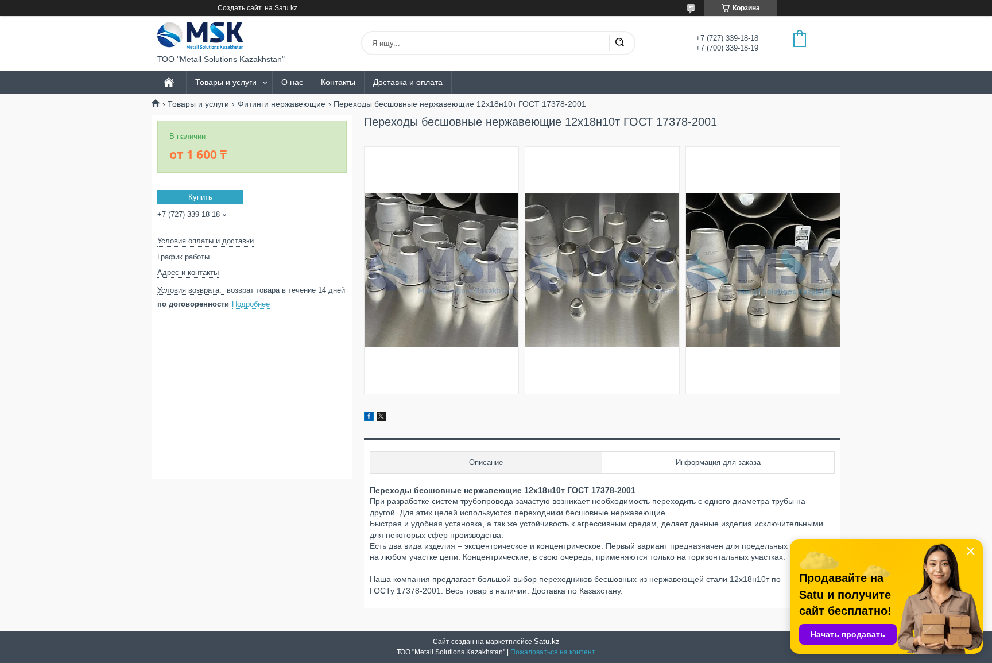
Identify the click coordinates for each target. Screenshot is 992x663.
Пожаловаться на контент (552, 652)
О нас (292, 82)
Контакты (338, 82)
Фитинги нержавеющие (282, 103)
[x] (381, 417)
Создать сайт (240, 8)
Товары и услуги (226, 82)
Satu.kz (547, 641)
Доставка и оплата (408, 82)
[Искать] (619, 43)
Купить (200, 197)
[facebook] (369, 417)
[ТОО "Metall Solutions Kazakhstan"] (200, 35)
